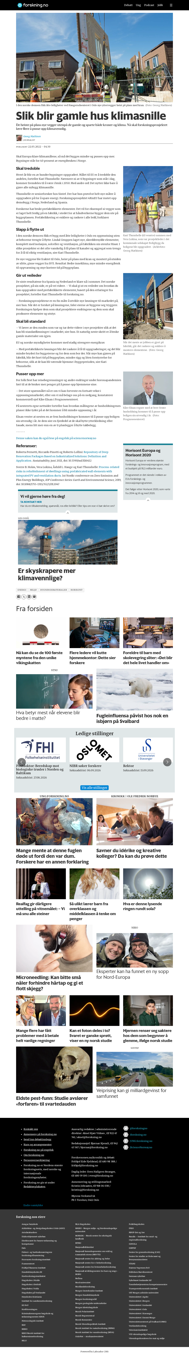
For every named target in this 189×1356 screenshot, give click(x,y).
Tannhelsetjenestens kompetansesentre (148, 1284)
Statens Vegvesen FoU (139, 1268)
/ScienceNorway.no (141, 1147)
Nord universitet (83, 1282)
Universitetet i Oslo (138, 1309)
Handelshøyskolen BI (32, 1272)
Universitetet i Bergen (139, 1301)
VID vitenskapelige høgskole (142, 1334)
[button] (22, 762)
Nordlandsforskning (85, 1286)
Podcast (149, 5)
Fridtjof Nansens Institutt (34, 1268)
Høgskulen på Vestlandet (33, 1292)
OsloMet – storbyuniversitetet (89, 1336)
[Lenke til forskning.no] (67, 4)
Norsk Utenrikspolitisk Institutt (90, 1324)
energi (22, 590)
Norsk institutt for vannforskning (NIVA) (94, 1332)
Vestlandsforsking (137, 1326)
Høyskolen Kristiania (32, 1297)
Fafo (24, 1248)
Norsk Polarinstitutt (84, 1311)
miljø (33, 590)
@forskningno (138, 1128)
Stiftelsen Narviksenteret (141, 1272)
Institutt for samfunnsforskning (37, 1301)
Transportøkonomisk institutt (143, 1288)
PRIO (131, 1228)
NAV (24, 1325)
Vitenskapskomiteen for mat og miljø (146, 1338)
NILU (24, 1340)
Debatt (128, 5)
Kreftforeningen (29, 1309)
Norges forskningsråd (86, 1299)
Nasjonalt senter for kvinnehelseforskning (95, 1267)
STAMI (132, 1263)
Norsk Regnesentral (84, 1315)
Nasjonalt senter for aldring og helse (92, 1258)
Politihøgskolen (136, 1224)
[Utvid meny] (171, 5)
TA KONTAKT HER (31, 501)
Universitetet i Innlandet (140, 1305)
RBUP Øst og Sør (137, 1232)
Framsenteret (28, 1263)
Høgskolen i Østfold (31, 1284)
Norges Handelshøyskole (87, 1295)
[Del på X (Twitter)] (23, 596)
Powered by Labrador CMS (94, 1351)
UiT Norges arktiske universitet (144, 1292)
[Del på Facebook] (18, 596)
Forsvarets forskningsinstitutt (36, 1259)
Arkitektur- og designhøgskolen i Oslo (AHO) (43, 1228)
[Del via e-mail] (34, 596)
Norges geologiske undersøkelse (90, 1303)
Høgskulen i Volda (30, 1288)
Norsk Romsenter (83, 1320)
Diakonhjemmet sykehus (33, 1236)
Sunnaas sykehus (137, 1276)
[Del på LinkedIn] (28, 596)
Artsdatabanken (29, 1232)
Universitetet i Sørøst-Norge (142, 1317)
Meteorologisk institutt (33, 1321)
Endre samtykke (33, 1205)
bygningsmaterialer (53, 590)
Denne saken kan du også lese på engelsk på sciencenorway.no (56, 438)
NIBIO (24, 1329)
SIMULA (133, 1244)
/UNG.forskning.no (141, 1141)
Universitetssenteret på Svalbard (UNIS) (147, 1321)
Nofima (78, 1278)
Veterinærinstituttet (138, 1330)
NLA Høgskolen (82, 1224)
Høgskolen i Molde (31, 1280)
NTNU (78, 1243)
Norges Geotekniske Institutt (89, 1291)
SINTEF (132, 1248)
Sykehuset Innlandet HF (140, 1280)
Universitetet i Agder (138, 1297)
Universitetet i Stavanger (140, 1313)
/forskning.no (138, 1134)
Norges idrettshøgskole (86, 1307)
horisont (77, 590)
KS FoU (25, 1305)
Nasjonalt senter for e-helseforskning (93, 1263)
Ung (138, 5)
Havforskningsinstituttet (33, 1276)
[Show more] (148, 500)
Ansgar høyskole (30, 1224)
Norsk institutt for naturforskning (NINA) (95, 1328)
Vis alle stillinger (94, 788)
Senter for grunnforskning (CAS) (144, 1252)
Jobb (160, 5)
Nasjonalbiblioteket (84, 1247)
